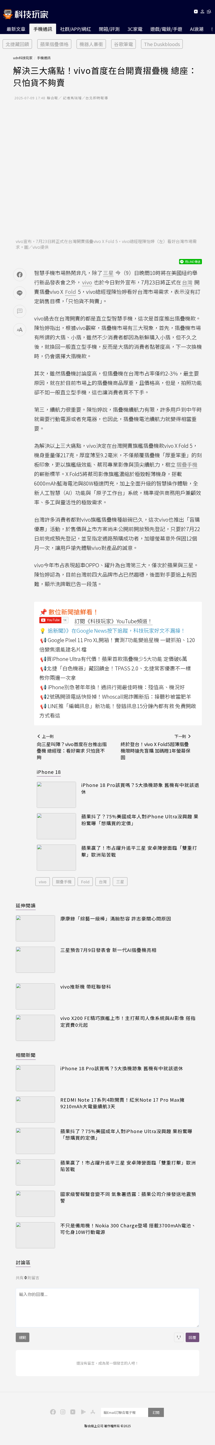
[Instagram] (62, 1411)
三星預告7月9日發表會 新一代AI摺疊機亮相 (108, 950)
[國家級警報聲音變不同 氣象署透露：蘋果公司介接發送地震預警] (35, 1204)
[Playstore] (82, 1411)
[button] (202, 12)
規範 (22, 1337)
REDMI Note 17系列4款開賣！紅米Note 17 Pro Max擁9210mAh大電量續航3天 (122, 1103)
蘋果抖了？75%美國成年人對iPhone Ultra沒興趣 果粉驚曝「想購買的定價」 (139, 819)
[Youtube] (195, 12)
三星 (120, 881)
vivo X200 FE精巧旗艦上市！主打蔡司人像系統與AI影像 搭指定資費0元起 (128, 1021)
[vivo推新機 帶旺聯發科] (35, 996)
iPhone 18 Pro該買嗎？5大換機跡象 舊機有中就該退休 (140, 788)
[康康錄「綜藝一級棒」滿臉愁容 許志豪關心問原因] (35, 928)
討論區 (23, 1262)
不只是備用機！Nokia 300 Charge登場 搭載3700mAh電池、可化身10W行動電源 (128, 1228)
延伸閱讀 (26, 905)
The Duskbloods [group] (162, 44)
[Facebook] (52, 1411)
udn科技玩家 (23, 57)
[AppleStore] (92, 1411)
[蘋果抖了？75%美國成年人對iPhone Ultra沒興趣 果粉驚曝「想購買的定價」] (56, 826)
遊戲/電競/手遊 (166, 28)
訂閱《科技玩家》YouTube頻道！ (113, 621)
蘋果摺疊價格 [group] (54, 44)
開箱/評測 (109, 28)
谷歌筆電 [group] (123, 44)
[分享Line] (19, 293)
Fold (85, 881)
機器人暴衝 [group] (91, 44)
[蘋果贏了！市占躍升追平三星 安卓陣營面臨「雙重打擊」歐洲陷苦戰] (56, 858)
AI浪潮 (196, 28)
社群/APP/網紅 (75, 28)
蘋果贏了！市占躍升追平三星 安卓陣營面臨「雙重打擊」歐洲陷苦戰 (139, 851)
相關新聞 (26, 1054)
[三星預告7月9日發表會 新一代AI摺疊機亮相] (35, 960)
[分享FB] (19, 274)
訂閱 (156, 1412)
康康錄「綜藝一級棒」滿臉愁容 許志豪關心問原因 (115, 918)
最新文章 (16, 28)
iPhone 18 (49, 771)
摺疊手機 (64, 881)
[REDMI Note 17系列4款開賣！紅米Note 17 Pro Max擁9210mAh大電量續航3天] (35, 1109)
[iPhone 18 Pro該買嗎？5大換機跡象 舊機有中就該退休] (56, 795)
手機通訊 (42, 28)
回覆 (192, 1337)
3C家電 (134, 28)
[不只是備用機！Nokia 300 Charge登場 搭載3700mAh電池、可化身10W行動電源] (35, 1235)
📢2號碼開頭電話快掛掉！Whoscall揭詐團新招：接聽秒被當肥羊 (115, 696)
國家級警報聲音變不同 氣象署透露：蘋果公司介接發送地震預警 (128, 1197)
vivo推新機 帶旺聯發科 (85, 986)
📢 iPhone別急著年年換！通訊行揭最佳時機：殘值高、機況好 (112, 687)
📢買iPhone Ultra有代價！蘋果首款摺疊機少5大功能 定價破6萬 (113, 659)
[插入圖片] (179, 1337)
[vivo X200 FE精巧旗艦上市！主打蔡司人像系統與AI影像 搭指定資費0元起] (35, 1028)
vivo (42, 881)
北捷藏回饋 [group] (17, 44)
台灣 (103, 881)
